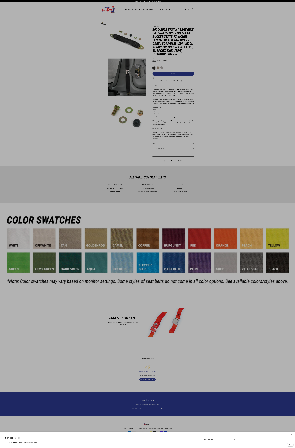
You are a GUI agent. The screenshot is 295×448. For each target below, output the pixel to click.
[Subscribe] (234, 439)
